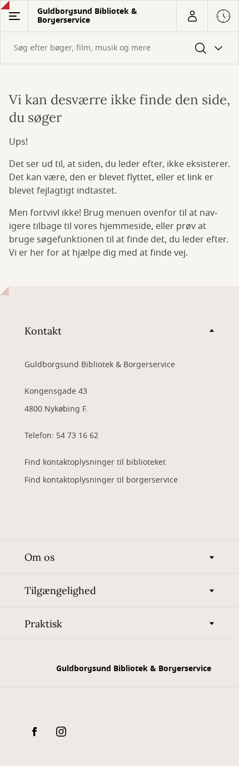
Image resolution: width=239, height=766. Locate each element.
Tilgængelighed (60, 590)
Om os (39, 557)
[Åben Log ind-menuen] (191, 16)
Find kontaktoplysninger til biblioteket (95, 462)
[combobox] (119, 48)
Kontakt (43, 330)
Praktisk (43, 623)
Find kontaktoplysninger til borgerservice (101, 480)
